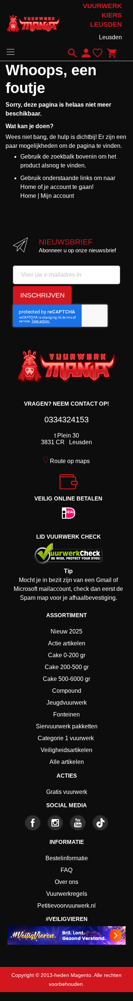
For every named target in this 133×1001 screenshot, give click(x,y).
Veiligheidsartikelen (66, 750)
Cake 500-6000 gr (66, 679)
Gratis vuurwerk (66, 792)
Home (28, 196)
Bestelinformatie (66, 858)
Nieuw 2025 (66, 631)
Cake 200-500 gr (67, 667)
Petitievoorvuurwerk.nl (66, 905)
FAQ (66, 870)
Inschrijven (42, 295)
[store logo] (33, 22)
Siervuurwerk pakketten (67, 726)
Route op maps (70, 461)
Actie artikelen (66, 643)
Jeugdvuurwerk (67, 702)
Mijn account (57, 196)
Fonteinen (66, 714)
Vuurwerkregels (66, 894)
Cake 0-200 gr (66, 655)
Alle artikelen (67, 762)
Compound (66, 691)
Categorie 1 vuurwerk (66, 738)
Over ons (66, 882)
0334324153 (66, 419)
